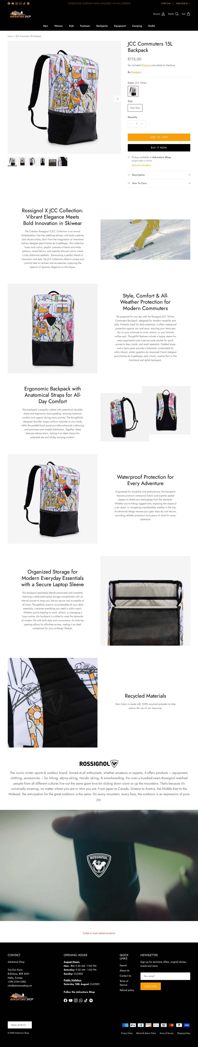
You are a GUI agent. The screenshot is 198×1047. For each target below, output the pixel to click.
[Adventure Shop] (20, 14)
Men (45, 26)
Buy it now (159, 147)
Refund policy (127, 990)
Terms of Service (167, 1033)
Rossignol (136, 72)
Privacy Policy (127, 1033)
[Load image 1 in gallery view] (64, 97)
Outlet (151, 26)
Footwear (85, 26)
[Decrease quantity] (130, 123)
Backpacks (102, 26)
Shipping (146, 65)
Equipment (120, 26)
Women (58, 26)
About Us (124, 970)
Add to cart (159, 137)
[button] (99, 867)
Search (123, 965)
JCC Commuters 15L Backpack (28, 36)
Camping (137, 26)
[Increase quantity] (143, 123)
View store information (141, 165)
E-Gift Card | (167, 3)
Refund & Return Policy (146, 1033)
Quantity (132, 117)
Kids (71, 26)
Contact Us (125, 976)
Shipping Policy (183, 1033)
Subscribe (150, 986)
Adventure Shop (22, 1032)
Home (10, 36)
